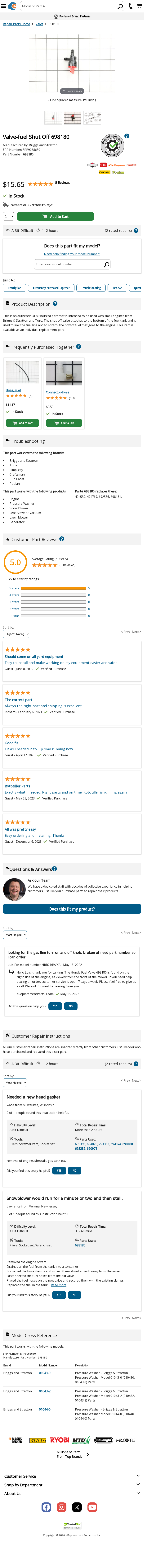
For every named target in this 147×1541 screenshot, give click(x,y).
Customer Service (20, 1476)
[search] (120, 6)
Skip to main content (72, 18)
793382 (104, 1144)
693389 (80, 1148)
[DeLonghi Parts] (103, 1440)
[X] (77, 1507)
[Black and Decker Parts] (15, 1440)
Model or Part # (33, 6)
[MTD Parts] (81, 1440)
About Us (12, 1493)
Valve (39, 24)
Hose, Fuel (13, 390)
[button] (3, 6)
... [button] (57, 1285)
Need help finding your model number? (72, 254)
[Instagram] (61, 1507)
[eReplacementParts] (12, 6)
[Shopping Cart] (139, 6)
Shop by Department (23, 1484)
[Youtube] (92, 1507)
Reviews (117, 288)
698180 (127, 1144)
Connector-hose (57, 392)
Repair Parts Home (16, 24)
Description (14, 288)
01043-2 (45, 1391)
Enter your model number (54, 264)
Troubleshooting (91, 288)
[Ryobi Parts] (59, 1440)
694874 (116, 1144)
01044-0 (45, 1409)
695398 (80, 1144)
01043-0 (45, 1373)
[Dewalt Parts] (37, 1440)
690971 (92, 1148)
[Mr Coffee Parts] (125, 1440)
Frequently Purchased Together (51, 288)
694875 (92, 1144)
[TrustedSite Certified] (72, 1525)
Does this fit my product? (72, 909)
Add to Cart (59, 216)
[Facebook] (46, 1507)
